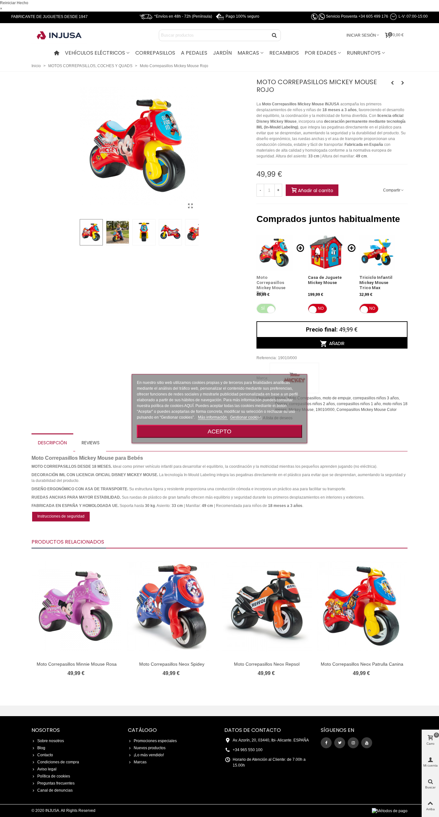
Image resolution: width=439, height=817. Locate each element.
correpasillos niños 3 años (376, 398)
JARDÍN (222, 53)
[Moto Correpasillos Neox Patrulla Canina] (362, 606)
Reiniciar (8, 3)
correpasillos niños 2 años (312, 404)
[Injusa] (63, 35)
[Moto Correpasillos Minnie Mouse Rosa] (403, 83)
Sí (262, 308)
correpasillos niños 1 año (359, 404)
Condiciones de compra (58, 762)
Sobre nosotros (50, 741)
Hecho (22, 3)
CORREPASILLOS (155, 53)
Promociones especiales (155, 741)
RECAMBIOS (284, 53)
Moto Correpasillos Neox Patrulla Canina (362, 664)
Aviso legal (47, 769)
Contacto (45, 755)
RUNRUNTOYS (364, 53)
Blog (41, 748)
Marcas (140, 762)
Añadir (336, 343)
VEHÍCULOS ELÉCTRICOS (95, 53)
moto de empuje (337, 398)
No (321, 308)
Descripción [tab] (52, 443)
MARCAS (248, 53)
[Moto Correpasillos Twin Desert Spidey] (392, 83)
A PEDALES (194, 53)
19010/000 (325, 409)
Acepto (219, 431)
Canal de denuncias (55, 790)
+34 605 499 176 (373, 16)
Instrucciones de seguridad (61, 516)
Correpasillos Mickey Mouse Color (366, 409)
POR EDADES (320, 53)
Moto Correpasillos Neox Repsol (267, 664)
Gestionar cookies (246, 417)
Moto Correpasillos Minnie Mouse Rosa (77, 664)
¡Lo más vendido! (149, 755)
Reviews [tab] (91, 443)
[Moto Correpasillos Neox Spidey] (172, 606)
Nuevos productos (150, 748)
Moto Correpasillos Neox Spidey (171, 664)
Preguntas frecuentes (56, 783)
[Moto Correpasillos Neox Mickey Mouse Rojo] (190, 206)
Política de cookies (53, 776)
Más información (213, 417)
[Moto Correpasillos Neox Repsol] (267, 606)
